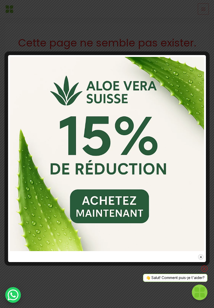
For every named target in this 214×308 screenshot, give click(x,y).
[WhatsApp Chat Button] (13, 295)
